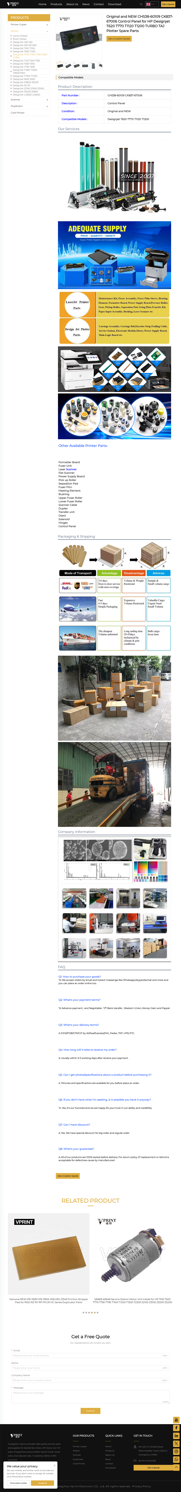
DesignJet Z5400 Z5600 (25, 91)
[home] (13, 4)
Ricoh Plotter (20, 39)
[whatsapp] (176, 1459)
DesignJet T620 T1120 (24, 51)
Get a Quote (168, 4)
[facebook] (176, 1428)
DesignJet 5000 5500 (24, 79)
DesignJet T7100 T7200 (25, 76)
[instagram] (176, 1451)
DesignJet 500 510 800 (25, 45)
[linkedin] (176, 1436)
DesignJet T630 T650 (24, 63)
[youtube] (176, 1420)
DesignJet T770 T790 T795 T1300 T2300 (30, 56)
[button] (83, 1312)
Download (114, 4)
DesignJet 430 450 (23, 42)
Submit (90, 1410)
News (86, 4)
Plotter (15, 31)
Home (42, 4)
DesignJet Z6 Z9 (21, 85)
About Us (72, 4)
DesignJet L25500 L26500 (26, 94)
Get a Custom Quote (119, 38)
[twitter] (176, 1444)
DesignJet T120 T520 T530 (26, 60)
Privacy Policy (141, 1486)
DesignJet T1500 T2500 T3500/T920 (25, 71)
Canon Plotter (20, 35)
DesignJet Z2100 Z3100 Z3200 (28, 88)
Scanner (15, 99)
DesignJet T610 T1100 (24, 48)
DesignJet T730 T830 (24, 66)
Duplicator (17, 106)
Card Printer (17, 112)
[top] (176, 1467)
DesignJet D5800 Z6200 (25, 82)
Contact (99, 4)
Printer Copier (19, 24)
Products (56, 4)
